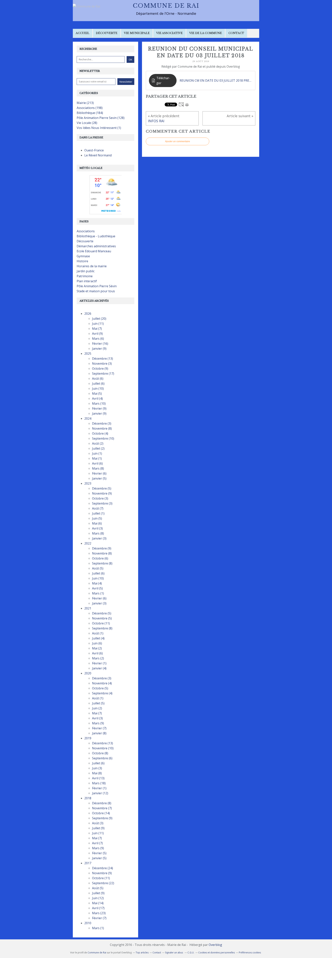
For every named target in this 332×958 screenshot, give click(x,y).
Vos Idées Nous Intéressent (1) (99, 128)
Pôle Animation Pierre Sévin (97, 286)
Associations (86, 231)
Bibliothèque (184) (90, 113)
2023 (87, 483)
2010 (87, 923)
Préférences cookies (250, 952)
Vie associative (169, 33)
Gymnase (83, 256)
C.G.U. (191, 952)
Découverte (106, 33)
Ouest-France (94, 150)
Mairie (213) (85, 103)
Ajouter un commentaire (177, 141)
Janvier (99, 348)
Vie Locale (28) (87, 123)
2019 (87, 738)
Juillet (99, 318)
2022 (87, 543)
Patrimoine (85, 276)
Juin (98, 323)
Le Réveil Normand (98, 155)
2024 (87, 418)
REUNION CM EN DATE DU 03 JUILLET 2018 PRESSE (216, 80)
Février (100, 343)
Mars (98, 338)
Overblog (215, 945)
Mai (97, 328)
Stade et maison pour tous (96, 291)
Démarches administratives (96, 246)
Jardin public (86, 271)
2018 (87, 798)
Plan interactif (87, 281)
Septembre (103, 373)
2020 (87, 673)
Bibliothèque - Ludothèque (96, 236)
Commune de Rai (166, 5)
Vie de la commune (205, 33)
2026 (87, 313)
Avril (97, 333)
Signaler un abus (174, 952)
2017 (87, 863)
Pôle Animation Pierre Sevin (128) (100, 118)
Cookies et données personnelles (216, 952)
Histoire (82, 261)
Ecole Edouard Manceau (94, 251)
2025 (87, 353)
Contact (236, 33)
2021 (87, 608)
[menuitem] (82, 33)
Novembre (102, 363)
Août (97, 378)
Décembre (102, 358)
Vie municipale (137, 33)
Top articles (142, 952)
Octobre (100, 368)
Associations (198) (90, 108)
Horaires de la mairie (92, 266)
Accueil (82, 33)
